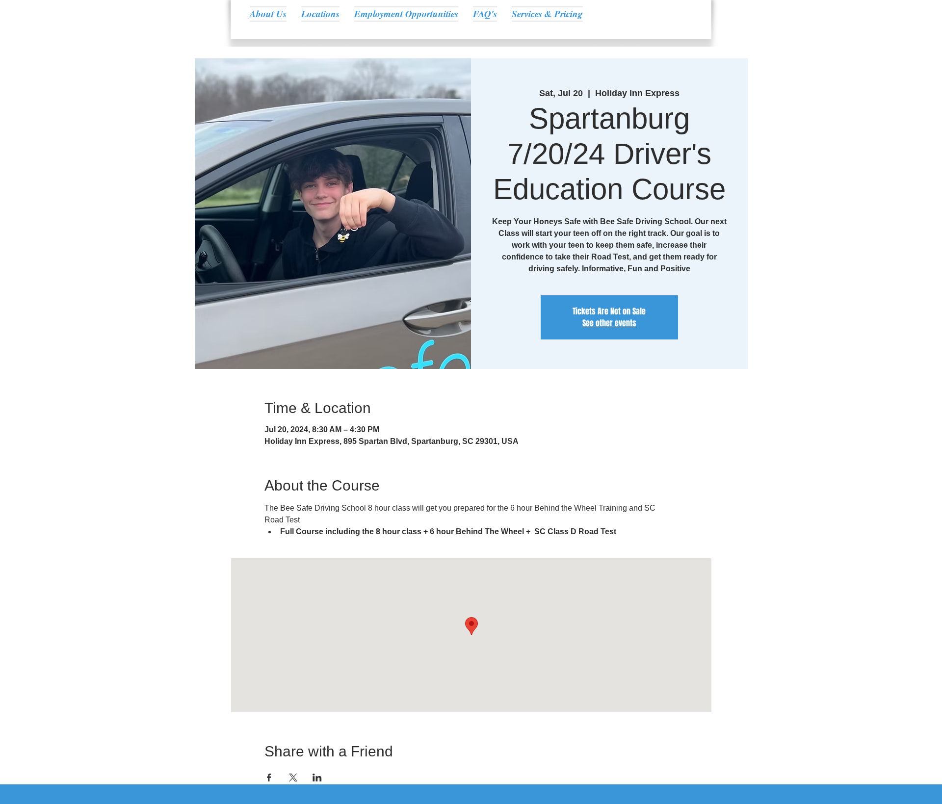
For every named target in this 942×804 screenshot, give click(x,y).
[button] (320, 13)
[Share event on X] (293, 777)
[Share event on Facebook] (269, 777)
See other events (609, 323)
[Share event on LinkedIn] (317, 777)
